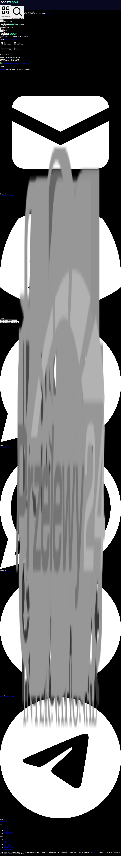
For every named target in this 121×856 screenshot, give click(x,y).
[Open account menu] (0, 28)
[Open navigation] (2, 20)
